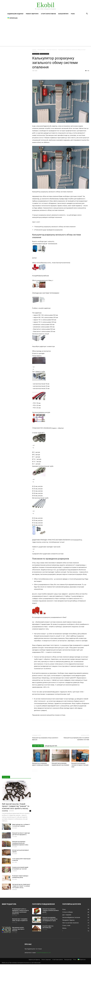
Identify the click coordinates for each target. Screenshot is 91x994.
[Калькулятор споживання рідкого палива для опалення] (41, 756)
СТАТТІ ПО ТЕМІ (38, 746)
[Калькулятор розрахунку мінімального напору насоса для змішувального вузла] (36, 920)
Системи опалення (52, 49)
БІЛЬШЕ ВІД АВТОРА (51, 746)
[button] (87, 14)
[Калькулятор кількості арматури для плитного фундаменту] (6, 835)
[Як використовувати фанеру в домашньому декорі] (6, 878)
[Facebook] (34, 74)
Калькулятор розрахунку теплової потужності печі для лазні (79, 765)
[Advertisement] (45, 33)
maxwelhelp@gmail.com (43, 952)
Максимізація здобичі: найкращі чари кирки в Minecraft (18, 929)
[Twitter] (38, 74)
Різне (73, 14)
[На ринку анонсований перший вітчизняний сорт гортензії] (6, 869)
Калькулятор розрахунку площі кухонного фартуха (45, 738)
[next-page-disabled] (36, 770)
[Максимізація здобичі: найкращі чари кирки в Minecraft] (6, 930)
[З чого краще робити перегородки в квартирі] (6, 861)
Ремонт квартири (32, 14)
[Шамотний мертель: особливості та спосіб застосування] (6, 827)
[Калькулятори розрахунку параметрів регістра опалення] (60, 756)
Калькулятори (63, 14)
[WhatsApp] (46, 74)
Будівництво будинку (15, 14)
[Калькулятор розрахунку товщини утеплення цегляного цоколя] (36, 911)
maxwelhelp (5, 810)
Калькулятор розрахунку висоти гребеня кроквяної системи (76, 738)
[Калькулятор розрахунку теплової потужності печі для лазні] (80, 756)
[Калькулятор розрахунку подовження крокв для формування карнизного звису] (6, 844)
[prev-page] (33, 770)
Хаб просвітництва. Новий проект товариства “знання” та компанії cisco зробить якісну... (15, 806)
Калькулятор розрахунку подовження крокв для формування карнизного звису (20, 843)
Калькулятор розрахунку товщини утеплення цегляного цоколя (50, 910)
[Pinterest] (42, 74)
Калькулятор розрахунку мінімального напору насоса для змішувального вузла (49, 919)
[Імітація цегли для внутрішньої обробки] (6, 852)
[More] (50, 74)
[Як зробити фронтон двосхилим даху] (36, 928)
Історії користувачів (48, 14)
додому (34, 49)
